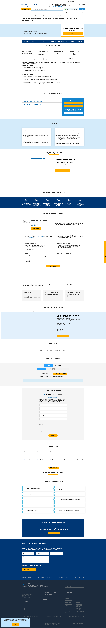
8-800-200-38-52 (27, 597)
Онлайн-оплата (79, 1)
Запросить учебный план (73, 106)
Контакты (54, 1)
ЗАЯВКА (82, 9)
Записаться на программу (53, 266)
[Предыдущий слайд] (23, 167)
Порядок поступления (62, 41)
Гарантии (72, 41)
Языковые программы (81, 12)
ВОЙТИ (84, 1)
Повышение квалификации (26, 12)
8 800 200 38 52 (82, 4)
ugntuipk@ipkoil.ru (71, 1)
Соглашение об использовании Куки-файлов (76, 616)
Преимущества (53, 41)
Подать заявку (73, 33)
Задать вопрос (36, 228)
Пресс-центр (39, 1)
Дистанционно (57, 365)
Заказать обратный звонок (81, 5)
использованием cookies (19, 621)
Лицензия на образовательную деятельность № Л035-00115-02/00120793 (35, 586)
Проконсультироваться (29, 569)
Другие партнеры (53, 467)
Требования (34, 41)
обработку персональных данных (57, 428)
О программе (25, 41)
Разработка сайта (75, 623)
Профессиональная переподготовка (41, 12)
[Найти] (61, 9)
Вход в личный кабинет (53, 397)
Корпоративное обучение (68, 12)
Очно (48, 365)
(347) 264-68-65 (27, 598)
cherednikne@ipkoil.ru (35, 225)
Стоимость (50, 1)
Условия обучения (45, 1)
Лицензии (80, 41)
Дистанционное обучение (56, 12)
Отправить (53, 435)
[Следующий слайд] (52, 167)
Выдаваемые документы (44, 41)
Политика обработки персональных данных (30, 616)
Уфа (22, 1)
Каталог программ (25, 9)
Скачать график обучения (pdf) (72, 9)
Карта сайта (26, 603)
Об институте (34, 1)
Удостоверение (41, 53)
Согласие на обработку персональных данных (52, 616)
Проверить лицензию (63, 335)
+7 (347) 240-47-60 (39, 224)
